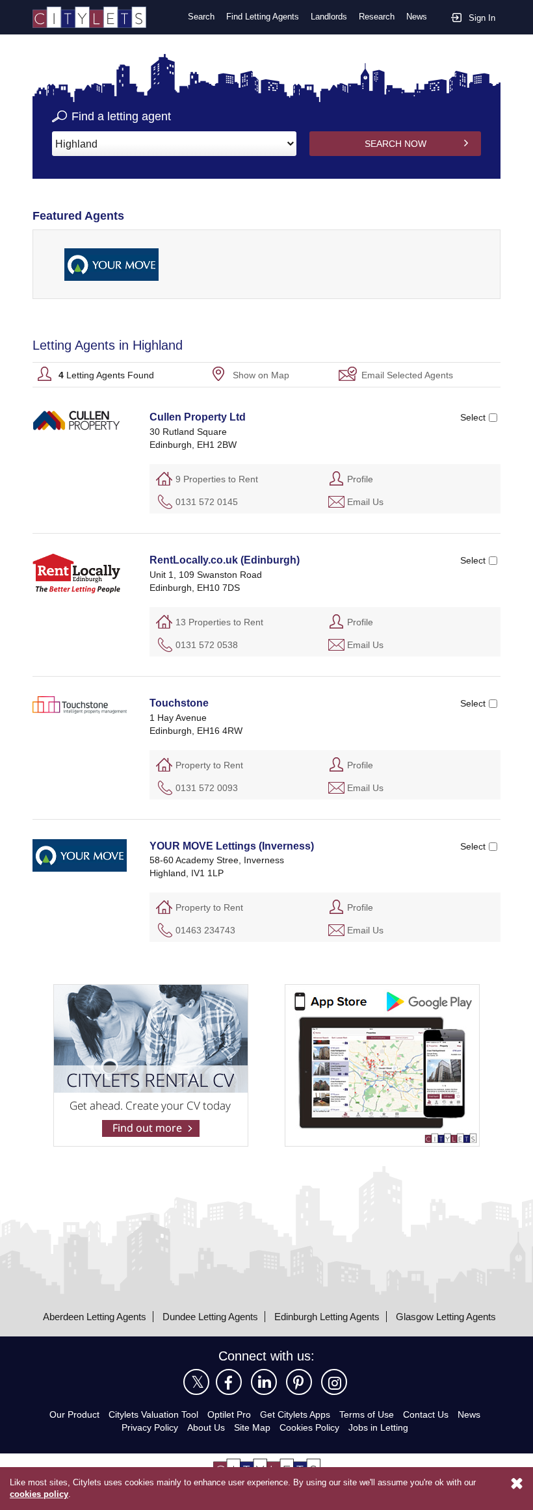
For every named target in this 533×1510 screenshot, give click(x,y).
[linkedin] (264, 1382)
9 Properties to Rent (217, 479)
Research (377, 16)
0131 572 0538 (207, 645)
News (416, 16)
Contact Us (425, 1414)
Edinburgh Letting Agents (327, 1316)
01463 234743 (205, 930)
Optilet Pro (229, 1414)
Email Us (365, 502)
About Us (206, 1427)
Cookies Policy (309, 1427)
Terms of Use (366, 1414)
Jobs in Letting (378, 1427)
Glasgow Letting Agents (446, 1316)
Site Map (252, 1427)
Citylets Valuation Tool (153, 1414)
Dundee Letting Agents (210, 1316)
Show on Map (261, 375)
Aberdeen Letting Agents (94, 1316)
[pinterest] (299, 1382)
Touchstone (179, 703)
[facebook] (229, 1382)
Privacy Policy (150, 1427)
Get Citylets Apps (295, 1414)
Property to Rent (209, 765)
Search (201, 16)
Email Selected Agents (407, 375)
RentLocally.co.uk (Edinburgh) (225, 560)
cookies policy (39, 1494)
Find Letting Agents (262, 16)
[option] (111, 264)
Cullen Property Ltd (198, 417)
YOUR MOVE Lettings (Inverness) (232, 846)
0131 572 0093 (207, 788)
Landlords (329, 16)
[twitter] (196, 1382)
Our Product (74, 1414)
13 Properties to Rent (219, 622)
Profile (360, 479)
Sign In (482, 18)
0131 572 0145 (207, 502)
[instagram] (334, 1382)
